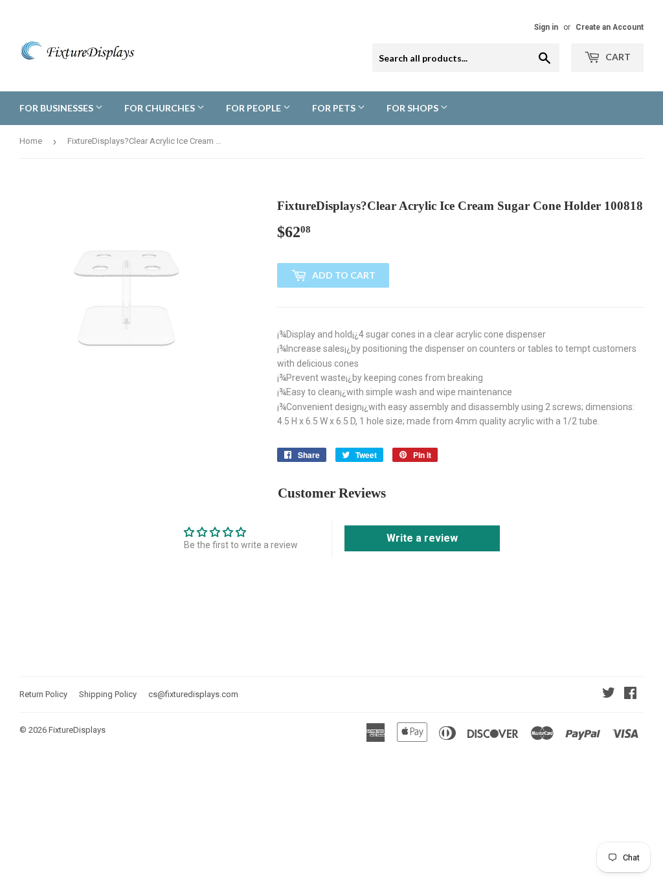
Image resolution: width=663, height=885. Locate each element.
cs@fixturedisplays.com (193, 694)
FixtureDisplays (77, 730)
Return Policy (43, 694)
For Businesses (57, 107)
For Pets (334, 107)
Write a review (422, 538)
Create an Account (610, 27)
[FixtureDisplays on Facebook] (630, 694)
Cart (617, 56)
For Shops (413, 107)
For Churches (160, 107)
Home (30, 141)
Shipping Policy (108, 694)
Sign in (546, 27)
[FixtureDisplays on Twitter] (608, 694)
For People (254, 107)
